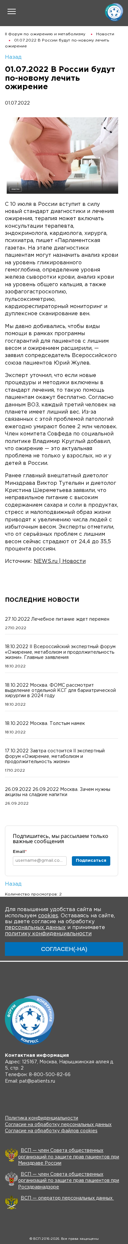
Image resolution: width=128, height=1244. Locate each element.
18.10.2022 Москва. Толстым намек (45, 724)
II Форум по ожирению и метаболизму (45, 34)
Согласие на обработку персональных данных (58, 1125)
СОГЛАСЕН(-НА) (64, 949)
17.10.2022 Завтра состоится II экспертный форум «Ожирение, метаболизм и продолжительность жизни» (55, 756)
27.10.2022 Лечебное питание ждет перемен (57, 619)
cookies (48, 915)
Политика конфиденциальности (41, 1118)
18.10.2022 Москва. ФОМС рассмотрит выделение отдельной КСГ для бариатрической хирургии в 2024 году (60, 690)
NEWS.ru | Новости (60, 561)
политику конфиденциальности (48, 933)
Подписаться (91, 860)
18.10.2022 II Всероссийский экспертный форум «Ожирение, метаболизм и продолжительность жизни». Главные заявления (60, 652)
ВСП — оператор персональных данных (67, 1198)
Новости (105, 34)
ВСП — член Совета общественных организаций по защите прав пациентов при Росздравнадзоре (68, 1180)
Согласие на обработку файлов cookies (51, 1131)
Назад (13, 57)
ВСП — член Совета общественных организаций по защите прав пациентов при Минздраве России (68, 1157)
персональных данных (35, 927)
